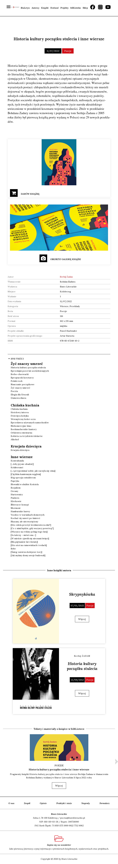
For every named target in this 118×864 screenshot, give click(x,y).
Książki (45, 7)
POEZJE (59, 765)
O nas (11, 803)
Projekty (64, 7)
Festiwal (54, 7)
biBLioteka (75, 7)
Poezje (67, 50)
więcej (59, 785)
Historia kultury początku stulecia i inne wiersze (59, 769)
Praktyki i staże (64, 803)
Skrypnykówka (82, 594)
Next (116, 762)
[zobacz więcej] (59, 747)
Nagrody (85, 803)
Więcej (82, 619)
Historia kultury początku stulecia (82, 666)
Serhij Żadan (66, 276)
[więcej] (36, 611)
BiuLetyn (25, 7)
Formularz (105, 803)
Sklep (85, 7)
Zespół (27, 803)
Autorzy (35, 7)
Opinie (43, 803)
